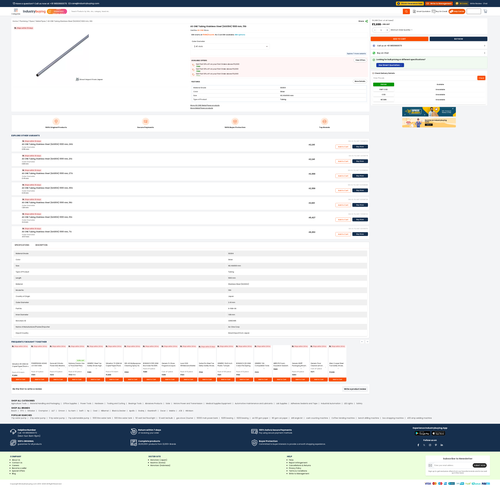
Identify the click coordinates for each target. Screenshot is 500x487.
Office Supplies (70, 403)
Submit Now (479, 465)
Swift (81, 410)
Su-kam (72, 410)
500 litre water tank (123, 418)
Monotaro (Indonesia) (160, 465)
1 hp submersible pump (78, 418)
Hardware (99, 403)
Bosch (14, 410)
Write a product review (355, 389)
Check (481, 78)
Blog (14, 473)
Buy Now (360, 146)
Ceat (95, 410)
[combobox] (231, 46)
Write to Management (299, 473)
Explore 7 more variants (356, 53)
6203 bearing (243, 418)
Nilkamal (105, 410)
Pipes (31, 21)
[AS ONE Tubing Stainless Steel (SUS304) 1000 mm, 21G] (17, 158)
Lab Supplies (281, 403)
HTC (22, 410)
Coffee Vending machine (343, 418)
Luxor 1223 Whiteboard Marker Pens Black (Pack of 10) (188, 366)
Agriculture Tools (19, 403)
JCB (180, 410)
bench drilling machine (368, 418)
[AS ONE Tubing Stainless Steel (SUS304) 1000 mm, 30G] (17, 187)
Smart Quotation (423, 11)
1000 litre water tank (102, 418)
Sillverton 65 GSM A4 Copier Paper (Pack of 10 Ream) (20, 366)
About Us (16, 460)
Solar (168, 403)
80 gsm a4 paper (280, 418)
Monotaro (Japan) (158, 460)
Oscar (163, 410)
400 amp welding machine (419, 418)
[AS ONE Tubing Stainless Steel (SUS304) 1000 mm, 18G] (17, 202)
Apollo (132, 410)
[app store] (438, 433)
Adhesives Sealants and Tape (304, 403)
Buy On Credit (441, 11)
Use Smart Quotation (389, 65)
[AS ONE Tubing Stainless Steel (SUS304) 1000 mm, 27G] (17, 173)
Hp (88, 410)
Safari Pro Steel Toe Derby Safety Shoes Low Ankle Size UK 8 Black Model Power (206, 366)
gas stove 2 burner (184, 418)
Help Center (459, 11)
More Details (360, 81)
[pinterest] (435, 446)
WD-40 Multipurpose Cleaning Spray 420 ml (132, 365)
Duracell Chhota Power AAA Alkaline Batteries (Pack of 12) (58, 365)
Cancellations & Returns (300, 465)
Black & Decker (119, 410)
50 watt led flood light (145, 418)
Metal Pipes (41, 21)
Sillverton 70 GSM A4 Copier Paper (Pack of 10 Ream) (114, 365)
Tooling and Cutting (116, 403)
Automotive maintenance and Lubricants (254, 403)
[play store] (422, 433)
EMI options (240, 35)
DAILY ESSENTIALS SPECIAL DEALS (59, 11)
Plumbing (24, 21)
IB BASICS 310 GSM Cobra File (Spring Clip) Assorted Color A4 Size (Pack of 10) (244, 366)
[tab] (21, 245)
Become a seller (19, 468)
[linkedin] (441, 446)
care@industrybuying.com (85, 3)
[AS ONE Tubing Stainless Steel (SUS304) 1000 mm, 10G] (17, 217)
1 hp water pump (18, 418)
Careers (15, 465)
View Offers (360, 60)
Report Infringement (298, 462)
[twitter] (424, 446)
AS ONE (200, 30)
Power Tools (85, 403)
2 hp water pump (38, 418)
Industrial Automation (331, 403)
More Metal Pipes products (201, 108)
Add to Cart (343, 147)
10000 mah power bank (207, 418)
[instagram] (430, 446)
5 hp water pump (57, 418)
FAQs (291, 460)
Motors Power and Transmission (188, 403)
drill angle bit (297, 418)
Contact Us (17, 462)
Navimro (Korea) (157, 462)
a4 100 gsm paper (260, 418)
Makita (172, 410)
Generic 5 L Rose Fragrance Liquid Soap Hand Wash (169, 365)
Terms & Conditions (298, 471)
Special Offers (18, 471)
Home (15, 21)
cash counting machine (317, 418)
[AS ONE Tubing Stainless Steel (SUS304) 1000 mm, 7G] (17, 231)
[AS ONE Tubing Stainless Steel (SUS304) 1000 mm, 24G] (17, 144)
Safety (359, 403)
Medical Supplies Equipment (218, 403)
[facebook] (418, 446)
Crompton (43, 410)
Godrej (141, 410)
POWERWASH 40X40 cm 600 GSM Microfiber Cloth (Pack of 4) (39, 366)
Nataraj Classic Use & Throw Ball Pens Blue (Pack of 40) (76, 365)
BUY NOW (458, 39)
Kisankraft (152, 410)
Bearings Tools (135, 403)
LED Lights (348, 403)
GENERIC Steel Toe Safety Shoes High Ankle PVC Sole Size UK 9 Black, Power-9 (95, 366)
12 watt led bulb (166, 418)
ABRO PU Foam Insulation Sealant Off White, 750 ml (280, 365)
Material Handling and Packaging (45, 403)
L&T (53, 410)
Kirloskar (31, 410)
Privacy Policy (295, 468)
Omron (61, 410)
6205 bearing (227, 418)
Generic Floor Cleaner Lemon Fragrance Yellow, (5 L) (319, 366)
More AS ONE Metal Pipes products (205, 105)
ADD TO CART (399, 39)
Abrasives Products (153, 403)
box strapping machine (393, 418)
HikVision (189, 410)
